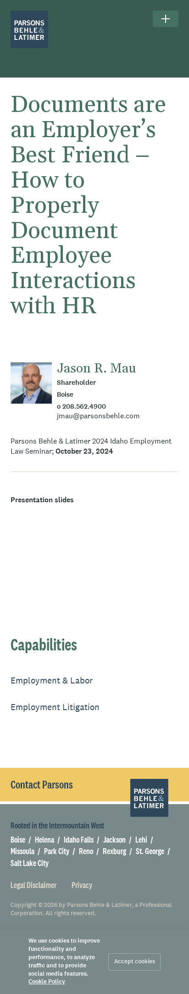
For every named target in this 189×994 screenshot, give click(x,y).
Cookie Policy (46, 982)
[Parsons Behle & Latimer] (30, 30)
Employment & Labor (52, 680)
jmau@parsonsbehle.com (98, 415)
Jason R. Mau (96, 369)
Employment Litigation (55, 707)
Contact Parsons (42, 784)
